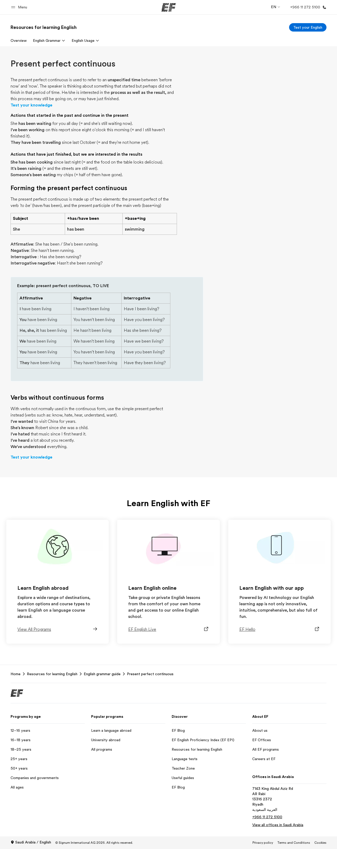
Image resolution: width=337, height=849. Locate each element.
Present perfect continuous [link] (150, 674)
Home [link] (16, 674)
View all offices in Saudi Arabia (277, 825)
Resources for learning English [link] (52, 674)
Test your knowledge (31, 105)
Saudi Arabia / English (33, 842)
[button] (20, 7)
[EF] (168, 7)
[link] (44, 27)
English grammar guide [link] (102, 674)
